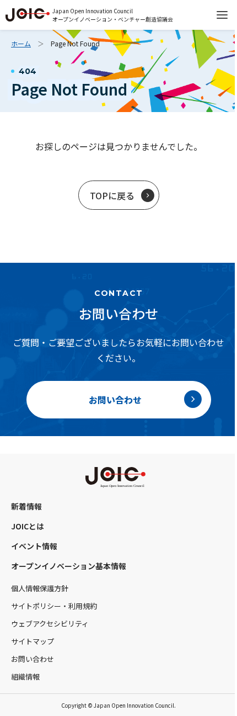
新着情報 (26, 506)
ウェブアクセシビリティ (50, 623)
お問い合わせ (32, 659)
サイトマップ (32, 641)
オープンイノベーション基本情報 (68, 565)
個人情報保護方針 (39, 588)
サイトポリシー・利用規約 (54, 606)
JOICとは (27, 526)
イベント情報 (34, 545)
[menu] (222, 14)
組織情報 (25, 676)
